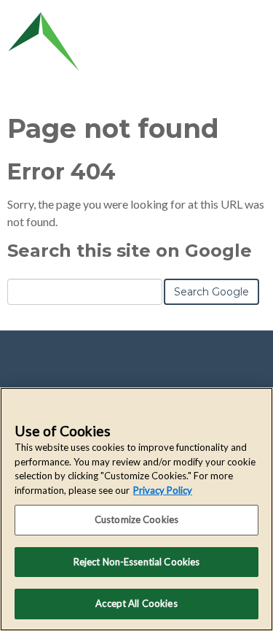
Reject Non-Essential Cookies (137, 562)
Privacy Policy (162, 490)
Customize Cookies (136, 519)
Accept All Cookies (136, 603)
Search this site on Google (129, 250)
